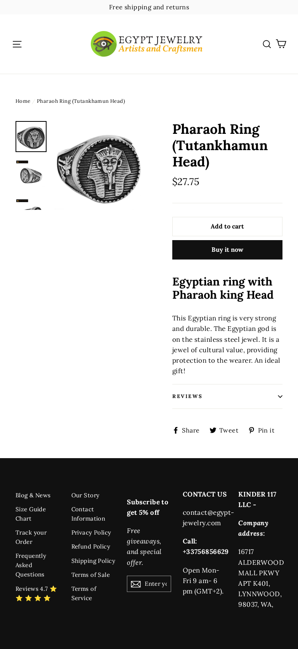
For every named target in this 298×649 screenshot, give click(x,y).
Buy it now (227, 249)
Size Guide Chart (31, 513)
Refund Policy (91, 546)
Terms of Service (83, 593)
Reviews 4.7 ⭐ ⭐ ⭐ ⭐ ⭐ (36, 593)
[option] (98, 165)
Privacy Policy (91, 532)
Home (23, 101)
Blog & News (33, 495)
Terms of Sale (90, 574)
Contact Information (88, 513)
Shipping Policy (93, 560)
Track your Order (31, 537)
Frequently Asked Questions (31, 565)
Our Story (85, 495)
